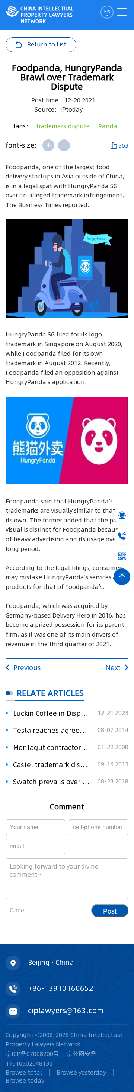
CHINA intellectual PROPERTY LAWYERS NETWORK (47, 15)
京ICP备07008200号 (32, 1054)
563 (123, 145)
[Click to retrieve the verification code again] (59, 910)
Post (110, 911)
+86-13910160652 (60, 988)
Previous (27, 667)
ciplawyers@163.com (65, 1010)
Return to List (46, 44)
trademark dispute (63, 126)
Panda (107, 126)
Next (113, 667)
